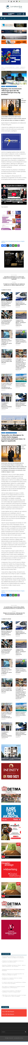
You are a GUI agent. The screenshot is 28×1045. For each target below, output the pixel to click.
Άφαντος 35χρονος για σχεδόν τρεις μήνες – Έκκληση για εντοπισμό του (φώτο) (21, 404)
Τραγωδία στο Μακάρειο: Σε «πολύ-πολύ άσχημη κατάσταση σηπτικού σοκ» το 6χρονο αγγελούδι (14, 277)
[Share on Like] (5, 245)
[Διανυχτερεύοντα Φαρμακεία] (19, 1)
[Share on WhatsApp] (16, 245)
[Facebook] (8, 1)
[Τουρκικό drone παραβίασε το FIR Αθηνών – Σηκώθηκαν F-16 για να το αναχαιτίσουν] (21, 314)
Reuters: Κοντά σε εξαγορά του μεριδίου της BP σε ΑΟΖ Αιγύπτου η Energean (21, 341)
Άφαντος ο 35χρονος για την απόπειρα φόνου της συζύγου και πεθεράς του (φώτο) (6, 303)
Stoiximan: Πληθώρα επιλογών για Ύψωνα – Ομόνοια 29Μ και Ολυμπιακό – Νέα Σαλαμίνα (14, 966)
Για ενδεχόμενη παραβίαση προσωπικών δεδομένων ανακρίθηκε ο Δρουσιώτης (6, 405)
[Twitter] (14, 1)
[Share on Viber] (18, 245)
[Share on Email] (13, 245)
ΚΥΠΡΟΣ (17, 67)
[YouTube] (11, 1)
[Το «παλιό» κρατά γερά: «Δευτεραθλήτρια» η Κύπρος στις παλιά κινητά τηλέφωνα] (6, 314)
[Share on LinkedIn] (10, 245)
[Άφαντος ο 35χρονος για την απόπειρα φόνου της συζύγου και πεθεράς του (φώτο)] (6, 296)
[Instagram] (16, 1)
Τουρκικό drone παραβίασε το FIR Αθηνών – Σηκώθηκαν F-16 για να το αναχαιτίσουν (21, 322)
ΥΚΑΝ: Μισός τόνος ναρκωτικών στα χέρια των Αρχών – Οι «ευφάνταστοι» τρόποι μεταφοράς (6, 342)
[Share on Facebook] (2, 245)
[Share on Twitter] (8, 245)
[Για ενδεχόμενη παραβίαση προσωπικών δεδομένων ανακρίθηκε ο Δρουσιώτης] (6, 397)
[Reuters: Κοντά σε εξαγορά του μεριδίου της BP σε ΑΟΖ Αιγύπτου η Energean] (21, 334)
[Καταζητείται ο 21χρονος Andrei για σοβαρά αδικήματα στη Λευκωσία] (21, 296)
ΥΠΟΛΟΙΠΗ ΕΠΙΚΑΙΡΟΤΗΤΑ (9, 67)
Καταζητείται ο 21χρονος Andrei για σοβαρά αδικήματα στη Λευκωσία (21, 303)
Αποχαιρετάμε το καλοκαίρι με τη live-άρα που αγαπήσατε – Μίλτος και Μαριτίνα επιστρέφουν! (13, 957)
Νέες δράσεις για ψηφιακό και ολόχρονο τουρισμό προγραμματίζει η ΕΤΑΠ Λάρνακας (13, 987)
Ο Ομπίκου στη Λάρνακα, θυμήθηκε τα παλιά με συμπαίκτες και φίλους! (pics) (13, 961)
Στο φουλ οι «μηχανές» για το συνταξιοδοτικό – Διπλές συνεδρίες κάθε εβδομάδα (6, 360)
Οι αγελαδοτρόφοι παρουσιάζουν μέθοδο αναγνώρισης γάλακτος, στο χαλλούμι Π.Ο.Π (14, 607)
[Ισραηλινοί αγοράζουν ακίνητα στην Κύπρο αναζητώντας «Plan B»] (21, 378)
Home (2, 67)
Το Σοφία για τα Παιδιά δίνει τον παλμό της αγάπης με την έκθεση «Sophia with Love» (14, 284)
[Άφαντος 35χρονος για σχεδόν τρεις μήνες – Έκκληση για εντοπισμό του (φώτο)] (21, 397)
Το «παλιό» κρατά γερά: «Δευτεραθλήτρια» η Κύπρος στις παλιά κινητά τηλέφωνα (6, 321)
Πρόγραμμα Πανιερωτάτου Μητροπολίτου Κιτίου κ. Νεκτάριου (13, 970)
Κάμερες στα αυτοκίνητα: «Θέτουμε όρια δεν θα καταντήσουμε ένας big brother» (14, 613)
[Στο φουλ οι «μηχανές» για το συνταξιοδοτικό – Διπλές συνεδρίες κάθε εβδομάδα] (6, 353)
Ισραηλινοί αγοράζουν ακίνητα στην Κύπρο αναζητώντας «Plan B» (21, 385)
